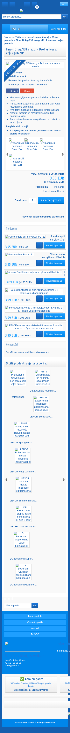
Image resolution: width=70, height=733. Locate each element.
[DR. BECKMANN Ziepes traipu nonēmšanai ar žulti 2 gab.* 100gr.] (24, 514)
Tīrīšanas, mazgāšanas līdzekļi (32, 37)
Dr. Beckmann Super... (21, 558)
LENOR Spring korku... (22, 442)
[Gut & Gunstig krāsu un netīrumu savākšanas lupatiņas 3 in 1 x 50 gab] (43, 378)
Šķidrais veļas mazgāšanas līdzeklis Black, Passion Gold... (53, 257)
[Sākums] (5, 4)
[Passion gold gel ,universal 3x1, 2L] (25, 237)
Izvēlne (16, 29)
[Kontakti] (12, 4)
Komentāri (12, 344)
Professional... (17, 397)
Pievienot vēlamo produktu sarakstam (42, 216)
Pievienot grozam (54, 245)
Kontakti (35, 628)
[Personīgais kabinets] (27, 4)
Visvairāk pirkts (35, 622)
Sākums (8, 37)
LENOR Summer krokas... (23, 500)
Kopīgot (14, 91)
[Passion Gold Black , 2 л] (19, 254)
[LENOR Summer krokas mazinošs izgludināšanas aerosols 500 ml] (23, 484)
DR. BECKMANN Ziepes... (24, 526)
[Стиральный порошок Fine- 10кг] (16, 146)
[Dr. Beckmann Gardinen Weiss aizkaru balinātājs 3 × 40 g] (23, 572)
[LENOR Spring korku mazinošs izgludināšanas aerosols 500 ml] (22, 430)
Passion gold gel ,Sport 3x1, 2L (57, 239)
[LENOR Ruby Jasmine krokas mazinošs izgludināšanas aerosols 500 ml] (23, 455)
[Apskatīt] (39, 245)
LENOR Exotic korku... (41, 416)
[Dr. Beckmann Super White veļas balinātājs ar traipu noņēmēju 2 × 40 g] (21, 539)
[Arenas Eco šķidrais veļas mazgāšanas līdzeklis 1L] (33, 272)
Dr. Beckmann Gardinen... (23, 584)
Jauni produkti (58, 29)
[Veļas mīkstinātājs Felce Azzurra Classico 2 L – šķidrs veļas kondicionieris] (34, 291)
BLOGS (35, 634)
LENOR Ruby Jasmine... (23, 471)
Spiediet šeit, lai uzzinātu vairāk (31, 690)
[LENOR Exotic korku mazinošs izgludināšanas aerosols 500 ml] (41, 404)
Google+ (28, 91)
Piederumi (11, 228)
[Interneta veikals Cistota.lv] (35, 10)
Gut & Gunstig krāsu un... (43, 390)
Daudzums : (21, 200)
